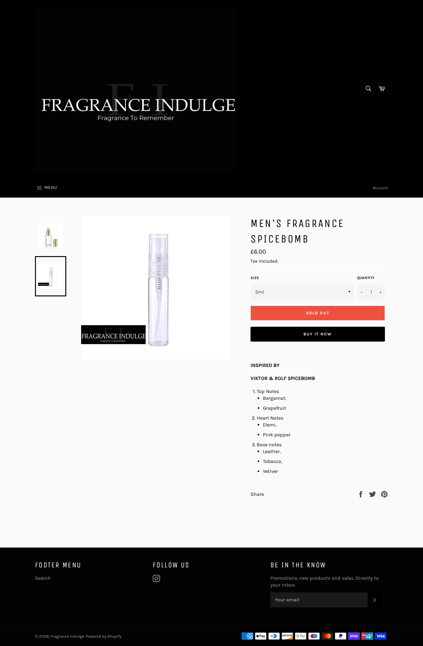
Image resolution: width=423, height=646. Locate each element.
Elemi (269, 425)
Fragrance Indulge (67, 636)
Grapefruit (274, 408)
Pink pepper (276, 435)
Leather (271, 451)
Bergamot (274, 398)
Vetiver (270, 471)
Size (255, 278)
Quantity (365, 278)
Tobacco (272, 461)
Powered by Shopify (103, 636)
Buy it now (317, 334)
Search (43, 578)
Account (380, 188)
